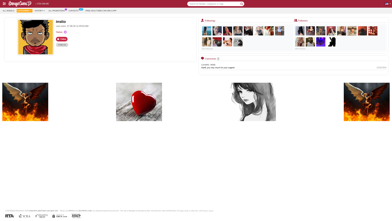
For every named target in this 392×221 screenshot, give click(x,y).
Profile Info (62, 45)
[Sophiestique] (227, 42)
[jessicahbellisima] (321, 31)
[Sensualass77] (217, 42)
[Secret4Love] (207, 42)
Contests (74, 11)
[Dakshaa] (300, 31)
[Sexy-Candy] (362, 31)
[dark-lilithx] (310, 31)
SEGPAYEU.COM (85, 211)
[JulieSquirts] (227, 31)
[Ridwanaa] (352, 31)
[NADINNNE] (280, 31)
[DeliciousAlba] (248, 31)
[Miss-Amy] (238, 31)
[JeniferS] (300, 42)
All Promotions (57, 11)
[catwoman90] (269, 31)
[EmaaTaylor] (373, 31)
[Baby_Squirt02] (321, 42)
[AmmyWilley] (217, 31)
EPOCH (72, 211)
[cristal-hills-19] (331, 31)
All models (8, 11)
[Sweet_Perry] (238, 42)
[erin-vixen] (331, 42)
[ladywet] (259, 31)
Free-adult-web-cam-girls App (100, 11)
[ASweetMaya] (207, 31)
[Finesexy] (310, 42)
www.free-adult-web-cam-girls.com (43, 211)
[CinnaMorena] (342, 31)
